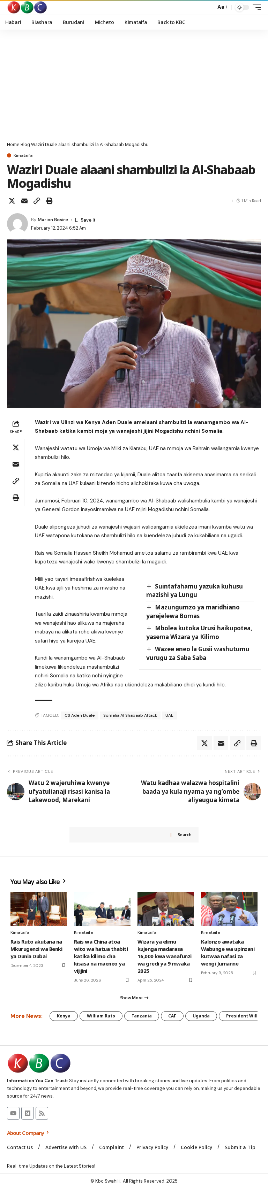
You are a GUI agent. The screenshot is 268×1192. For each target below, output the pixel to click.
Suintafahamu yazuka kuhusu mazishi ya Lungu (194, 590)
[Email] (24, 200)
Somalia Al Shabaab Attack (130, 715)
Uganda (201, 1016)
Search (185, 835)
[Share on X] (12, 200)
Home (13, 144)
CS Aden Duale (80, 715)
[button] (208, 7)
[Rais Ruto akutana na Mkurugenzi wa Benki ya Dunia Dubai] (38, 909)
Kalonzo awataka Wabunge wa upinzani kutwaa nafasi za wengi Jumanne (227, 952)
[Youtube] (13, 1113)
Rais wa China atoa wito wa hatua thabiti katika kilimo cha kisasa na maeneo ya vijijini (101, 956)
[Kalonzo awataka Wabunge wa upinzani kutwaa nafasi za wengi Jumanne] (229, 909)
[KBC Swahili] (27, 7)
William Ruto (101, 1016)
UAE (169, 715)
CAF (172, 1016)
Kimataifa (23, 155)
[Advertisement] (134, 89)
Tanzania (142, 1016)
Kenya (63, 1016)
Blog (25, 144)
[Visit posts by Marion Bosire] (17, 223)
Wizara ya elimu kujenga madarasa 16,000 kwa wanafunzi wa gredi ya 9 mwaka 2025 (164, 956)
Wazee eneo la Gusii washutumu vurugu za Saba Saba (198, 653)
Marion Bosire (53, 220)
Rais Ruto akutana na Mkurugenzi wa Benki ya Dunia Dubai (36, 949)
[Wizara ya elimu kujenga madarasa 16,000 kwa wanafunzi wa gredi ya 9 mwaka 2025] (165, 909)
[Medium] (27, 1113)
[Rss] (42, 1113)
